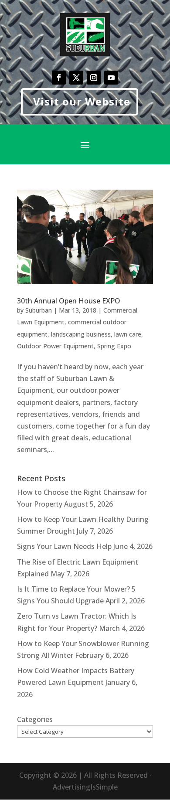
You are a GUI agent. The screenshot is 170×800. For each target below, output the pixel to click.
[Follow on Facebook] (59, 78)
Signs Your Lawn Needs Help (64, 546)
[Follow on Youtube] (111, 78)
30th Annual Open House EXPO (68, 301)
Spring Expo (114, 346)
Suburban (38, 310)
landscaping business (81, 334)
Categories (35, 719)
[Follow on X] (76, 78)
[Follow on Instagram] (94, 78)
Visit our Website (81, 101)
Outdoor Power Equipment (55, 346)
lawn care (127, 334)
